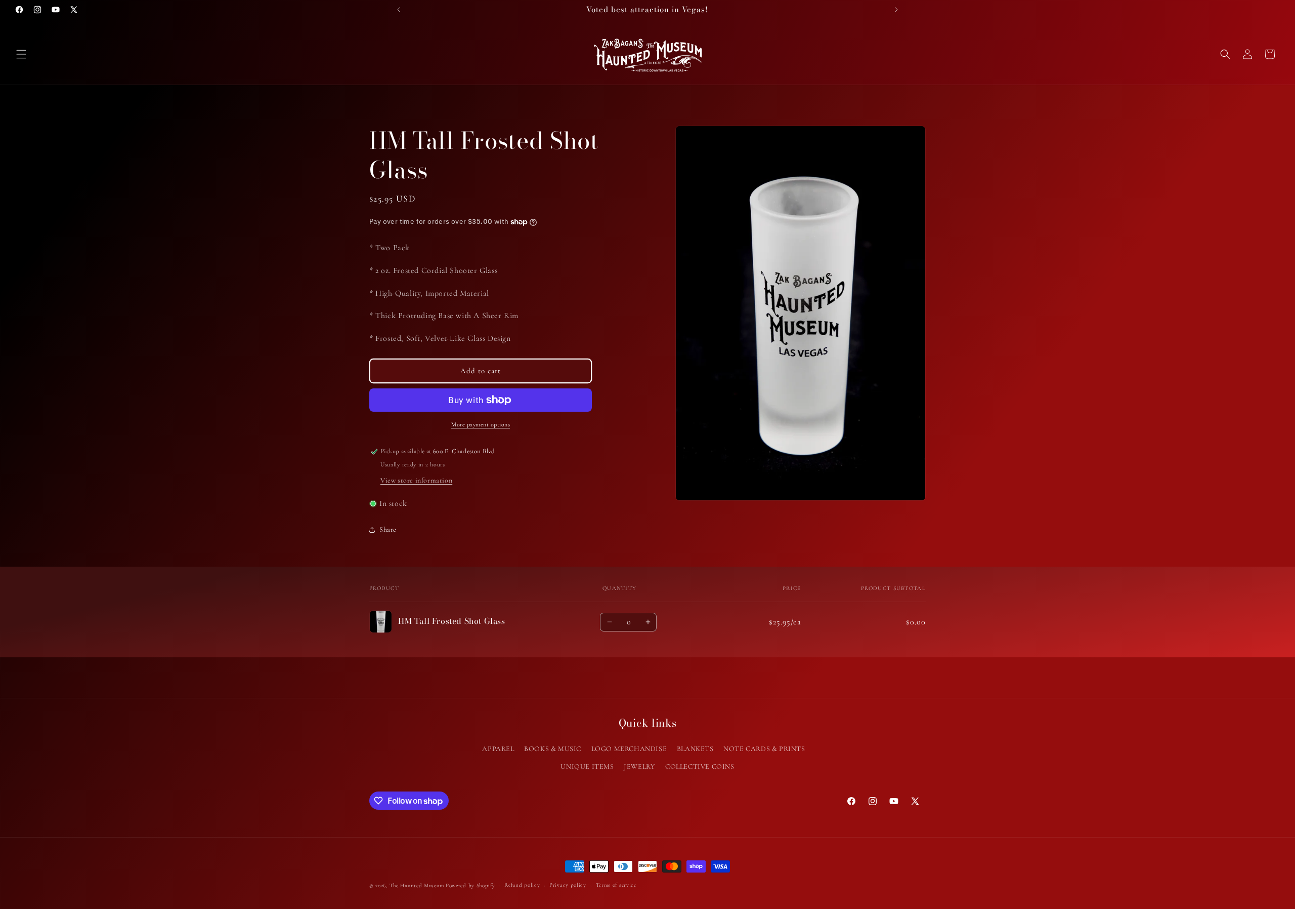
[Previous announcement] (398, 9)
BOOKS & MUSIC (552, 748)
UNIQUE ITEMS (587, 766)
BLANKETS (695, 748)
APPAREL (498, 748)
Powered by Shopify (470, 885)
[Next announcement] (896, 9)
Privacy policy (567, 885)
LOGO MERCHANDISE (629, 748)
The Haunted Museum (417, 885)
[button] (21, 54)
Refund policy (522, 885)
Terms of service (616, 885)
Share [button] (388, 529)
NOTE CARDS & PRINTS (764, 748)
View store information (416, 480)
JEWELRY (639, 766)
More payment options (480, 424)
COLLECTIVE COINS (700, 766)
